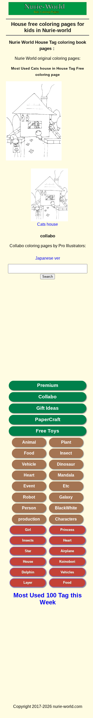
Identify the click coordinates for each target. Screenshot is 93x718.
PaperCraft (47, 419)
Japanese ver (47, 258)
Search (47, 277)
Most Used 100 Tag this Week (47, 599)
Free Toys (47, 431)
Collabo (47, 396)
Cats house (47, 224)
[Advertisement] (46, 326)
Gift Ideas (47, 408)
